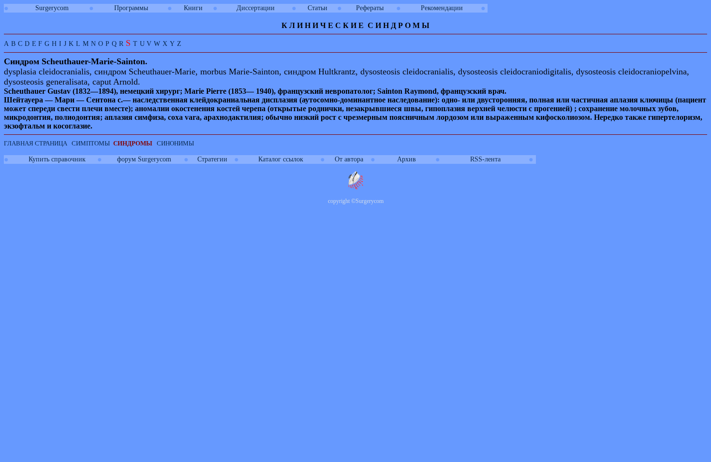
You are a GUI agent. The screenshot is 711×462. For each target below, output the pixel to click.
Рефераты (370, 8)
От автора (349, 159)
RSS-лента (485, 159)
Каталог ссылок (280, 159)
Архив (406, 159)
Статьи (317, 8)
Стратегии (212, 159)
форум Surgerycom (144, 159)
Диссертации (256, 8)
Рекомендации (442, 8)
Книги (193, 8)
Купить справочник (57, 159)
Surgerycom (52, 8)
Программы (131, 8)
